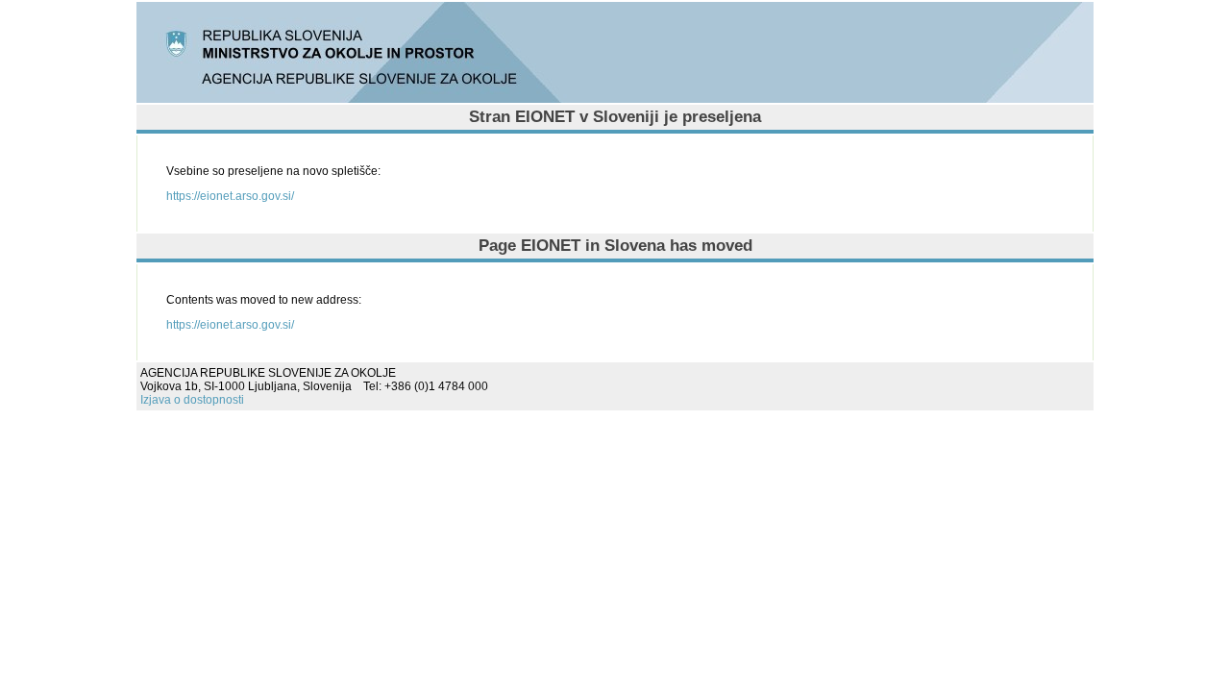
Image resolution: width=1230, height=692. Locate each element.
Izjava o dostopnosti (192, 400)
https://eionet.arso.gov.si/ (230, 196)
